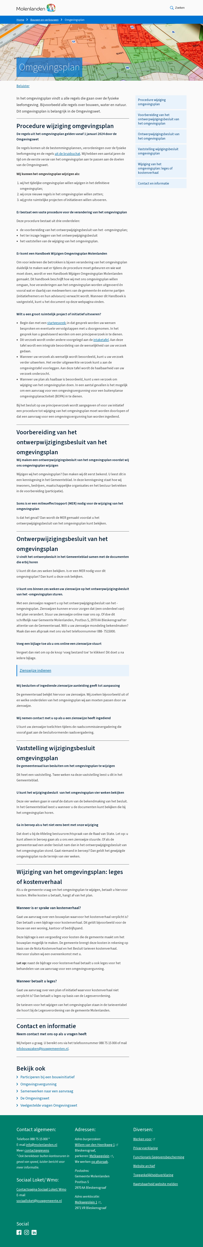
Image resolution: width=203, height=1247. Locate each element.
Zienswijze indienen (35, 670)
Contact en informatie (153, 183)
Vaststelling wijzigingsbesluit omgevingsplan (158, 151)
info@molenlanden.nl (41, 1144)
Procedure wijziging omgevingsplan (152, 102)
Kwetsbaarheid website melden (155, 1184)
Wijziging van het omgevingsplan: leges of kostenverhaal (155, 168)
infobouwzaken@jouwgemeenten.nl (42, 1048)
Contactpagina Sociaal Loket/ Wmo (41, 1189)
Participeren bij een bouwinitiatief (47, 1077)
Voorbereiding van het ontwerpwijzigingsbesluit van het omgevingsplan (158, 119)
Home (20, 20)
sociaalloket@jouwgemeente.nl (39, 1200)
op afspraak (99, 1161)
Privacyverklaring (145, 1148)
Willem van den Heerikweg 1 (96, 1144)
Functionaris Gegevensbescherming (158, 1157)
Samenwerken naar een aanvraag (46, 1091)
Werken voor (143, 1139)
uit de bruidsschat (67, 153)
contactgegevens (36, 1150)
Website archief (144, 1166)
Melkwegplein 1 (87, 1202)
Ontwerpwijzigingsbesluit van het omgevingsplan (159, 136)
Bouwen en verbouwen (44, 20)
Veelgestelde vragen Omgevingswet (48, 1105)
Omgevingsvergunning (38, 1084)
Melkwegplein (100, 1156)
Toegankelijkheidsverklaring (153, 1175)
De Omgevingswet (34, 1098)
